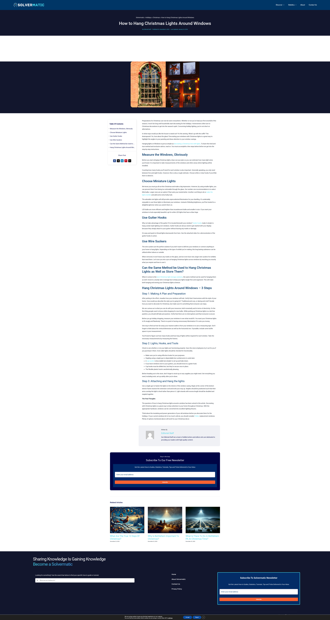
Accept (187, 617)
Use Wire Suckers (116, 140)
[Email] (130, 161)
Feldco (197, 416)
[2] (28, 3)
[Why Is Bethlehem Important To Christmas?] (165, 508)
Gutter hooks (197, 223)
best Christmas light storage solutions (170, 277)
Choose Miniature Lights (118, 132)
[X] (118, 161)
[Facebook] (114, 161)
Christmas (156, 17)
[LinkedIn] (122, 161)
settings (170, 618)
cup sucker (150, 361)
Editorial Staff (147, 29)
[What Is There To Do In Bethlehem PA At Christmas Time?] (203, 508)
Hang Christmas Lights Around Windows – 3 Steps (123, 147)
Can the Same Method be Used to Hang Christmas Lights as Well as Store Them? (123, 144)
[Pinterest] (126, 161)
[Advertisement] (165, 49)
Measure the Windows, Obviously (121, 129)
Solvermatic (140, 17)
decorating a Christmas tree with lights (187, 144)
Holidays (148, 17)
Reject (197, 617)
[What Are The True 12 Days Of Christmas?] (127, 508)
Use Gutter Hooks (116, 136)
